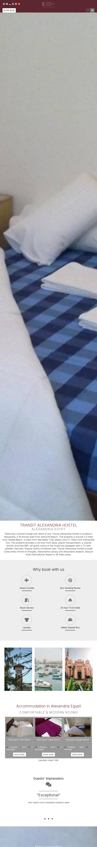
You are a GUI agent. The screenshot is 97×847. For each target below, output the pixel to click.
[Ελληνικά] (7, 4)
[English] (4, 4)
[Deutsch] (10, 4)
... (48, 814)
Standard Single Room (77, 739)
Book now (9, 10)
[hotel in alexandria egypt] (48, 4)
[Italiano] (16, 4)
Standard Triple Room (48, 739)
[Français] (13, 4)
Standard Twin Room (19, 739)
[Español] (19, 4)
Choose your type (48, 760)
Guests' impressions (48, 778)
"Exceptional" (48, 795)
